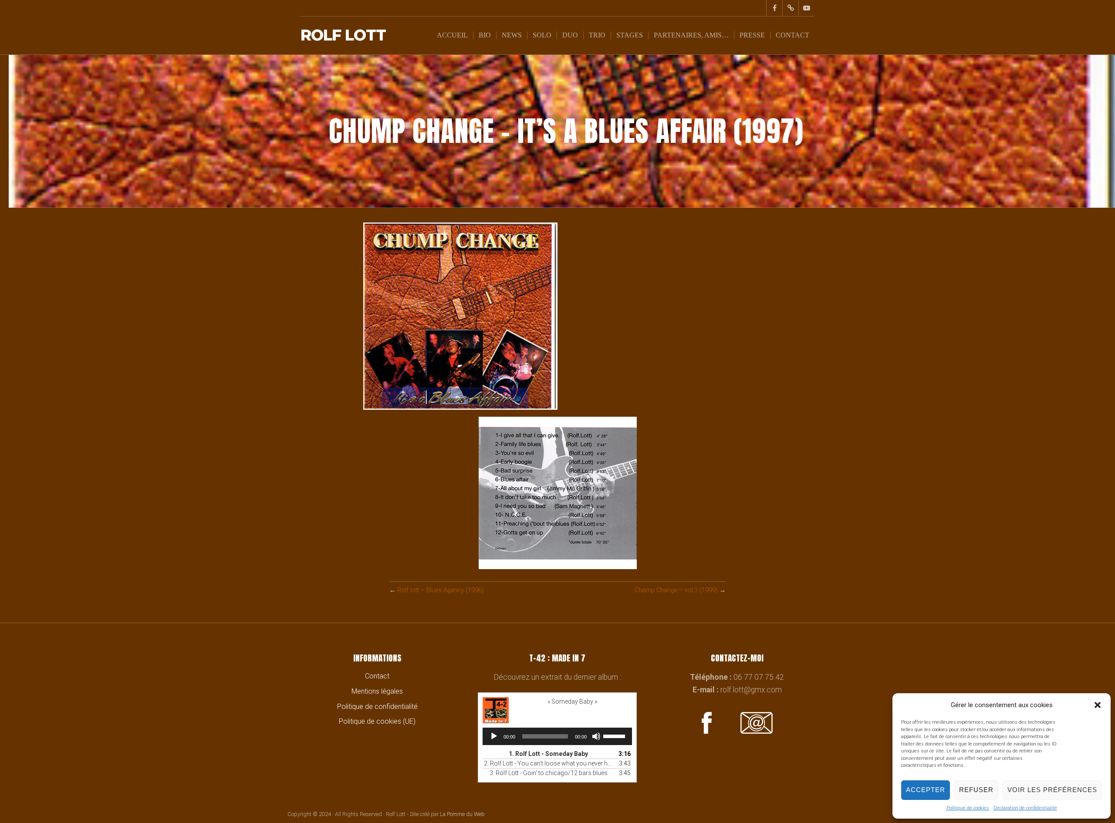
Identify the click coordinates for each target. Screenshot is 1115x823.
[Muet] (596, 736)
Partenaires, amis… (691, 35)
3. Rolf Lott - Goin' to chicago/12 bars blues (549, 772)
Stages (629, 35)
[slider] (615, 735)
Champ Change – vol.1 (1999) (676, 590)
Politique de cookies (967, 808)
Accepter (925, 789)
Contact (792, 35)
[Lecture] (494, 736)
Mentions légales (377, 691)
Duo (570, 35)
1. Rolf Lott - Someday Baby (548, 753)
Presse (752, 35)
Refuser (976, 789)
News (512, 35)
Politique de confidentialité (377, 706)
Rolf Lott (343, 35)
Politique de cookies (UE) (377, 721)
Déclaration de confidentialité (1025, 808)
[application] (557, 736)
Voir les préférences (1052, 789)
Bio (485, 35)
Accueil (452, 35)
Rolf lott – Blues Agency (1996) (440, 590)
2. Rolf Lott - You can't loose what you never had (548, 763)
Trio (597, 35)
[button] (1097, 705)
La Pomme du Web (462, 814)
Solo (542, 35)
